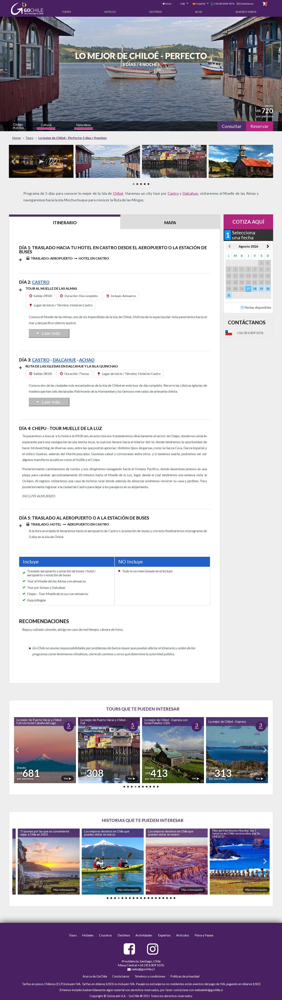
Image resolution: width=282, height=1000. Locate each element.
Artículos (182, 935)
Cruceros (105, 935)
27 (248, 288)
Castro (173, 193)
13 (152, 898)
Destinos (155, 12)
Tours (66, 12)
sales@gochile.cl (143, 969)
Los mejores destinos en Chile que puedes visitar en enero (105, 833)
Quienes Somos (246, 12)
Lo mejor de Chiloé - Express (162, 721)
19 (174, 898)
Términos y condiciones (149, 976)
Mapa (170, 222)
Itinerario (65, 222)
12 (148, 898)
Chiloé (118, 193)
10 (158, 786)
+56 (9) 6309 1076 (224, 3)
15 (159, 898)
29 (261, 288)
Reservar (259, 126)
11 (145, 898)
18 (171, 898)
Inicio (168, 3)
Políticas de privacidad (184, 976)
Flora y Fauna (203, 935)
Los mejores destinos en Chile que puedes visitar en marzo (41, 833)
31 (228, 295)
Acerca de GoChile (95, 976)
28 (254, 288)
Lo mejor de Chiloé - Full (223, 721)
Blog (198, 12)
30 (267, 288)
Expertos (164, 935)
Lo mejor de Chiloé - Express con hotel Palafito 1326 (101, 721)
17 (167, 898)
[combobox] (182, 3)
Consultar (232, 126)
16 (163, 898)
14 (156, 898)
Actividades (143, 935)
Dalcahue (190, 193)
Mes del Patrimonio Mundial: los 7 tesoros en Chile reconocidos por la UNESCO (171, 833)
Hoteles (110, 12)
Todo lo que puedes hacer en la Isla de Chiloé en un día (234, 833)
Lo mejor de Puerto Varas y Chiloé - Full (39, 721)
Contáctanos (247, 3)
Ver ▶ (66, 778)
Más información (63, 889)
